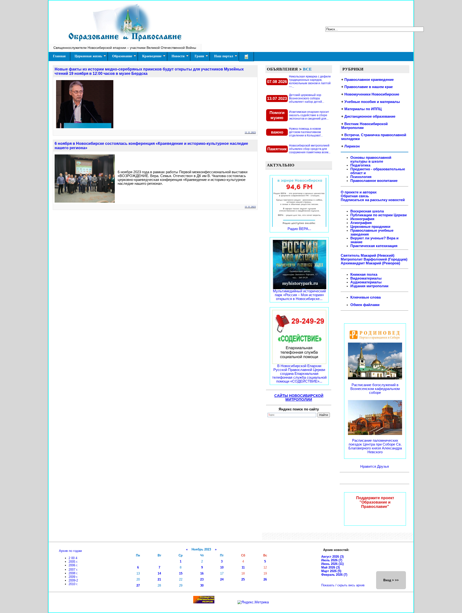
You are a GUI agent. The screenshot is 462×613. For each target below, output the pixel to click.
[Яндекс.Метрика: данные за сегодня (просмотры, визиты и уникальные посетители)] (253, 602)
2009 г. (73, 577)
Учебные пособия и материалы (372, 102)
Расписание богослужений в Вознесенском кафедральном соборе (375, 389)
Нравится (368, 466)
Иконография (362, 219)
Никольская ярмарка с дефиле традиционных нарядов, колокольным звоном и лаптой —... (310, 81)
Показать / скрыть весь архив (343, 585)
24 (222, 579)
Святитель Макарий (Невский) (367, 255)
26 (265, 579)
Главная (59, 56)
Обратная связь (355, 196)
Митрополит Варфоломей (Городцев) (374, 259)
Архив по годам (70, 551)
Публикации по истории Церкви (378, 215)
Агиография (361, 223)
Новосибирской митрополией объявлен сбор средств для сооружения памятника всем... (309, 149)
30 (202, 585)
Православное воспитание (374, 181)
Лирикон (352, 146)
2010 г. (73, 584)
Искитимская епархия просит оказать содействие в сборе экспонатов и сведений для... (309, 115)
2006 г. (73, 565)
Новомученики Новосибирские (371, 94)
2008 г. (73, 573)
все (307, 69)
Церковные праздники (370, 227)
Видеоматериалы (366, 278)
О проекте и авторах (359, 192)
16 (202, 573)
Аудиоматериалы (366, 282)
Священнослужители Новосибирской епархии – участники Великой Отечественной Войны (124, 48)
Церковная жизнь (88, 56)
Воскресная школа (367, 211)
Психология (361, 177)
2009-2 (73, 580)
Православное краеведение (369, 80)
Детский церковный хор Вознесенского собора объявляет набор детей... (306, 98)
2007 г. (73, 569)
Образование (122, 56)
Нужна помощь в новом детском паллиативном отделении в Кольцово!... (306, 132)
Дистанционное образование (369, 116)
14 (159, 573)
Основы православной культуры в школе (370, 159)
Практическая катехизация (374, 246)
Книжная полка (363, 274)
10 (222, 567)
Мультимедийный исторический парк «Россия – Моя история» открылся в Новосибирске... (299, 295)
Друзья (383, 466)
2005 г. (73, 561)
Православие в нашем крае (368, 87)
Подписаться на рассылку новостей (373, 200)
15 (180, 573)
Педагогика (360, 165)
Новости (178, 56)
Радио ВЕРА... (299, 229)
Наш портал (223, 56)
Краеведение (151, 56)
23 (202, 579)
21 (159, 579)
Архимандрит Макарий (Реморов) (370, 263)
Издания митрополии (369, 286)
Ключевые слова (365, 297)
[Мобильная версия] (246, 56)
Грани (199, 56)
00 (73, 558)
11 (243, 567)
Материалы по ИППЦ (363, 109)
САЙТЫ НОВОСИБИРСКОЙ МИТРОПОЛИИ (298, 398)
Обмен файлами (364, 305)
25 (243, 579)
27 (138, 585)
